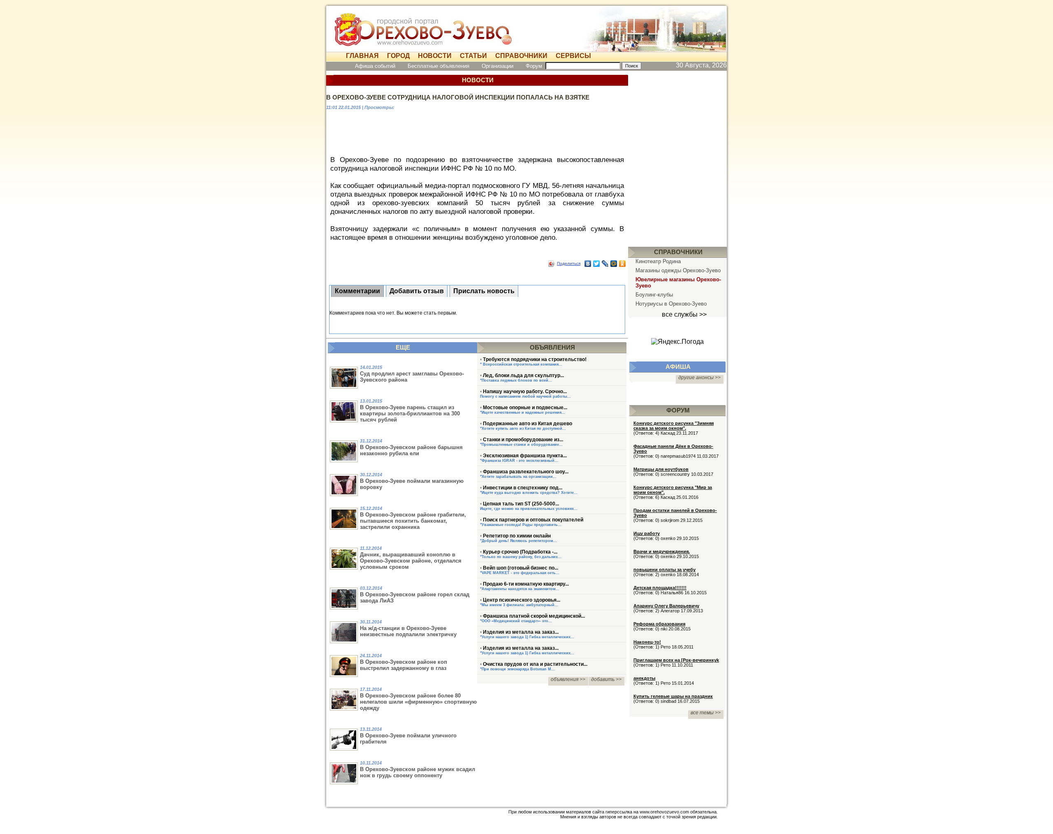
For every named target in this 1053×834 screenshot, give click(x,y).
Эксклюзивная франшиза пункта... (525, 456)
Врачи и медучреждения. (661, 551)
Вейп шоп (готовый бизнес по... (520, 568)
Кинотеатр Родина (658, 261)
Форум (534, 66)
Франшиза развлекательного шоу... (525, 472)
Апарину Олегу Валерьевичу (666, 605)
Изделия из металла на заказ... (521, 632)
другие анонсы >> (699, 377)
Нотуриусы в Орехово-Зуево (671, 304)
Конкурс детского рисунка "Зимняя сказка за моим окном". (673, 426)
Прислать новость (484, 290)
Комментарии (357, 290)
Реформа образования (659, 623)
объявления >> (568, 679)
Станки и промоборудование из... (523, 439)
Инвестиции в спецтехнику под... (522, 488)
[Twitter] (596, 263)
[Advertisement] (477, 131)
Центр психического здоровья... (521, 600)
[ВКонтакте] (588, 263)
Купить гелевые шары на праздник (673, 696)
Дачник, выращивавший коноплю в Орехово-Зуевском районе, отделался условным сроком (411, 560)
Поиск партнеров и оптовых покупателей (533, 520)
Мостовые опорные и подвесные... (525, 407)
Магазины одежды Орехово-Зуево (678, 270)
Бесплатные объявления (438, 66)
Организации (497, 66)
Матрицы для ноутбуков (661, 469)
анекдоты (644, 678)
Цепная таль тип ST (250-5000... (521, 504)
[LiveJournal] (605, 263)
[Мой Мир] (614, 263)
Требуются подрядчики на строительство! (535, 359)
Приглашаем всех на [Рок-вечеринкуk (676, 660)
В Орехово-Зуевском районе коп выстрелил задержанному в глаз (403, 665)
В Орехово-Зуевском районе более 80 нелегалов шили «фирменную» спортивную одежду (418, 702)
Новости (435, 55)
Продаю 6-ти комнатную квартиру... (526, 584)
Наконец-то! (647, 641)
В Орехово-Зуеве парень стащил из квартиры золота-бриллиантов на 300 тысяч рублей (410, 413)
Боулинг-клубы (654, 295)
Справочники (521, 55)
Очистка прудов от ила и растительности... (535, 664)
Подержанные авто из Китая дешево (527, 423)
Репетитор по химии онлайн (517, 536)
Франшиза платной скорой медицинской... (534, 616)
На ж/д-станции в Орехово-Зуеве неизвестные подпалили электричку (408, 631)
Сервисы (573, 55)
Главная (362, 55)
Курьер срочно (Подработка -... (520, 552)
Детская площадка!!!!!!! (660, 587)
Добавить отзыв (417, 290)
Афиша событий (375, 66)
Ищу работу (646, 533)
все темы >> (706, 713)
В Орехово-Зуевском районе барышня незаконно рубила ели (411, 450)
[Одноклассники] (622, 263)
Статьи (473, 55)
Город (398, 55)
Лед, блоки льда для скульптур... (523, 375)
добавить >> (606, 679)
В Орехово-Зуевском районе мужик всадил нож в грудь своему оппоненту (417, 772)
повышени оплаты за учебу (664, 569)
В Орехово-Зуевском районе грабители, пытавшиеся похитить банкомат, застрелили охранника (413, 521)
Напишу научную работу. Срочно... (525, 391)
